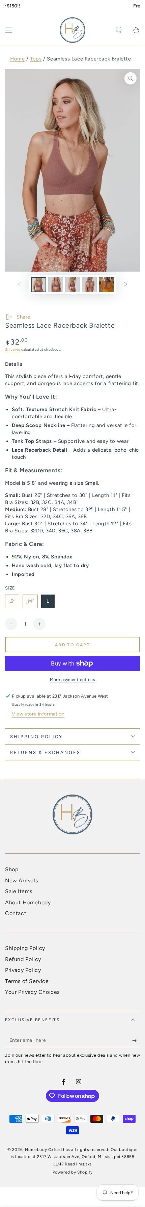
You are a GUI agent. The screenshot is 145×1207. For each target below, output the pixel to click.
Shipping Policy (25, 948)
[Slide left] (19, 284)
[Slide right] (125, 284)
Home (17, 59)
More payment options (72, 679)
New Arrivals (21, 880)
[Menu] (9, 30)
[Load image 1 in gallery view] (38, 284)
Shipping (13, 349)
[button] (118, 30)
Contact (15, 913)
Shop (11, 869)
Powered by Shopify (73, 1172)
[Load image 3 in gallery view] (72, 284)
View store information (38, 714)
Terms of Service (27, 981)
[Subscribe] (136, 1040)
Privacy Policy (23, 970)
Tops (35, 59)
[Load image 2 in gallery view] (55, 284)
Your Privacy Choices (32, 992)
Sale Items (18, 891)
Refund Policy (23, 959)
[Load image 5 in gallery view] (106, 284)
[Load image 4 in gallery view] (89, 284)
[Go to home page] (72, 30)
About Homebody (28, 902)
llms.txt (84, 1164)
